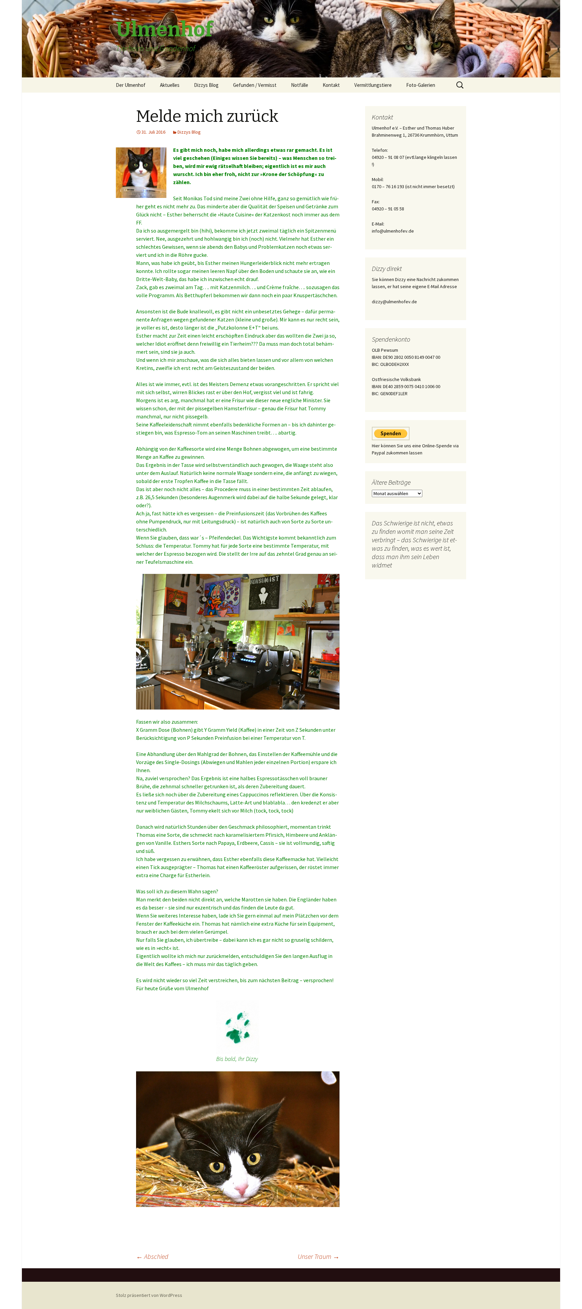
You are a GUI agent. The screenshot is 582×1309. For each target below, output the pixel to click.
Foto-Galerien (420, 85)
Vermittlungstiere (373, 85)
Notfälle (299, 85)
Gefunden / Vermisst (255, 85)
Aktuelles (170, 85)
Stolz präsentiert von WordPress (149, 1295)
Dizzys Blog (206, 85)
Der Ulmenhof (131, 85)
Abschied (152, 1256)
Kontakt (331, 85)
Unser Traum (319, 1256)
